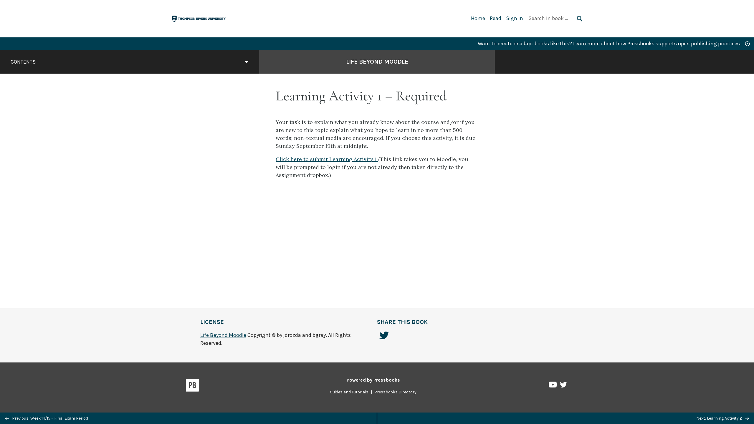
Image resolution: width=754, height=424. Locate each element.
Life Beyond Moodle (377, 61)
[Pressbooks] (192, 386)
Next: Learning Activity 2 (719, 418)
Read (495, 18)
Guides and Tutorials (349, 392)
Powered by (373, 380)
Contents (23, 62)
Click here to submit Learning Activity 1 (327, 159)
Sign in (514, 18)
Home (478, 18)
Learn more (586, 43)
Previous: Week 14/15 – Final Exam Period (49, 418)
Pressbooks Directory (395, 392)
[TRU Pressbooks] (199, 18)
